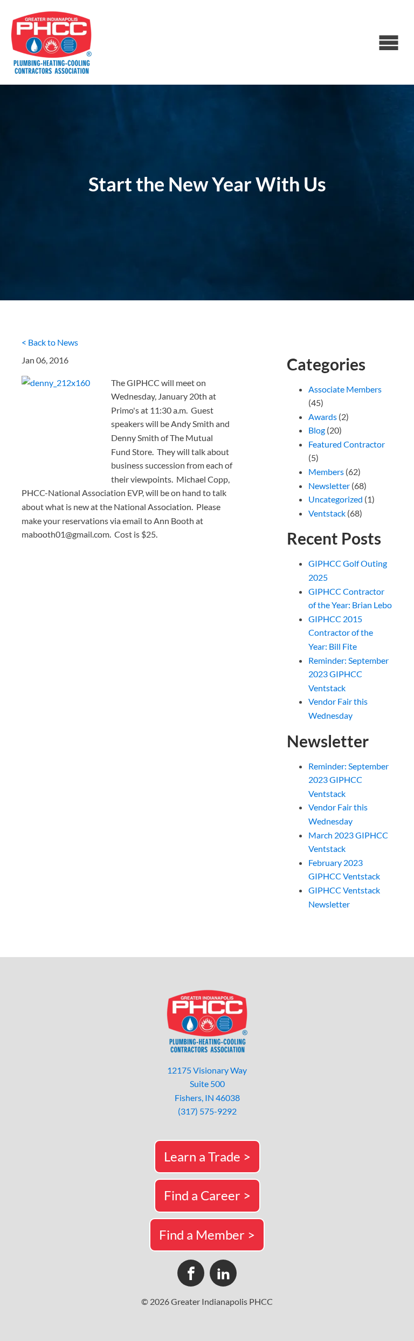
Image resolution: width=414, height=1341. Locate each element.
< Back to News (50, 342)
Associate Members (345, 389)
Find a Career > (207, 1195)
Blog (316, 430)
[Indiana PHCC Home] (51, 42)
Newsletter (329, 485)
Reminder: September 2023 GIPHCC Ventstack (348, 674)
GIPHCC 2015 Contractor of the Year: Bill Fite (340, 632)
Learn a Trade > (207, 1156)
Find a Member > (207, 1234)
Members (326, 471)
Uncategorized (335, 499)
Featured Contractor (346, 444)
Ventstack (327, 513)
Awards (322, 416)
